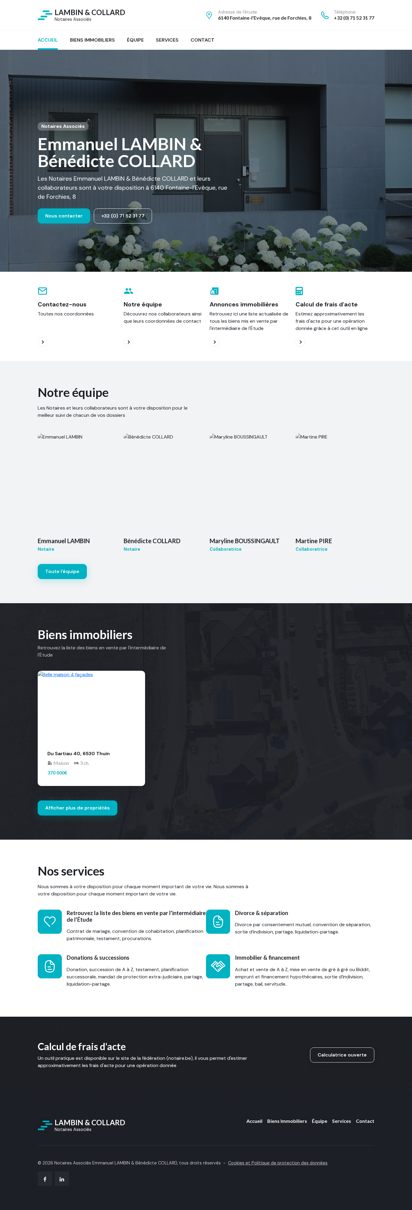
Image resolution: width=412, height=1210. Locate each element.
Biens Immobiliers (287, 1121)
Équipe (319, 1121)
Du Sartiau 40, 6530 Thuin (78, 753)
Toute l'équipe (62, 571)
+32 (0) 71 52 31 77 (122, 216)
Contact (365, 1121)
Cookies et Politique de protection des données (278, 1163)
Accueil (254, 1121)
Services (341, 1121)
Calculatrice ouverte (342, 1055)
